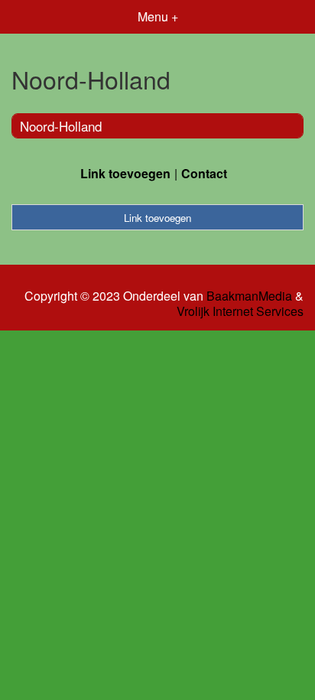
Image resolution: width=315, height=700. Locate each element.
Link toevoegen (125, 173)
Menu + (158, 16)
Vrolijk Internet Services (240, 311)
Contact (204, 173)
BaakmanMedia (249, 296)
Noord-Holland (61, 125)
